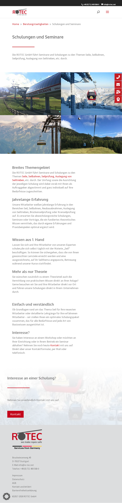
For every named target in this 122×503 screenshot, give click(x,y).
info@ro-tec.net (26, 465)
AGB (14, 483)
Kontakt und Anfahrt (21, 486)
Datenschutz (18, 479)
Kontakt (55, 345)
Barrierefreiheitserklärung (24, 490)
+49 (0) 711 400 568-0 (29, 468)
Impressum (17, 475)
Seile (24, 176)
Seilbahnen (34, 176)
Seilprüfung (48, 176)
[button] (6, 496)
